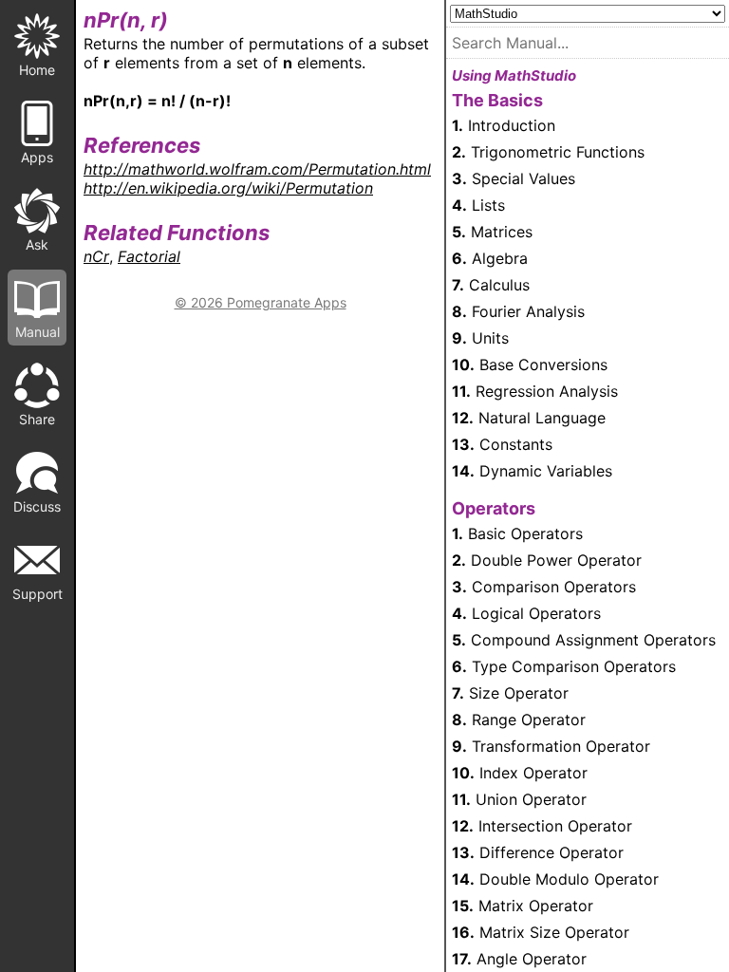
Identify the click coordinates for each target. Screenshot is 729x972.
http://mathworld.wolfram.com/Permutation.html (257, 168)
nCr (96, 256)
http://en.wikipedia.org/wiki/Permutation (228, 187)
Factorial (149, 256)
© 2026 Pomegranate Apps (260, 302)
